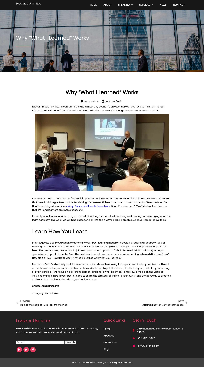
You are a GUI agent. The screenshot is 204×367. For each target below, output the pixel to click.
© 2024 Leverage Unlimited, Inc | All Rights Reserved (102, 362)
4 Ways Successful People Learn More (88, 206)
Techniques (51, 293)
